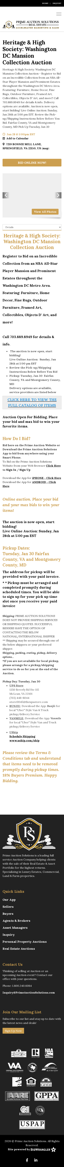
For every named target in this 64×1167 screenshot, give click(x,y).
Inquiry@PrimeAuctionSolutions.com (29, 992)
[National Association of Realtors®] (36, 1053)
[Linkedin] (35, 1160)
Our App (9, 900)
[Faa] (40, 1110)
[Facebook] (27, 1160)
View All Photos (45, 211)
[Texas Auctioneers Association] (32, 1067)
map (45, 148)
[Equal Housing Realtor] (31, 1081)
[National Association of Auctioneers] (48, 1053)
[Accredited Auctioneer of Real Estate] (17, 1096)
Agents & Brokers (16, 921)
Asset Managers (15, 928)
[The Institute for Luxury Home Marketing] (19, 1053)
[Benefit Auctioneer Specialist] (17, 1081)
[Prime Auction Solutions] (31, 24)
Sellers (8, 907)
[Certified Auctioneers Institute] (25, 1110)
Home (45, 3)
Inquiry (57, 3)
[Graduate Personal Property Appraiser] (46, 1096)
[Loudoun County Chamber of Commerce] (50, 1067)
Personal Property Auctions (25, 942)
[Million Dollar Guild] (46, 1081)
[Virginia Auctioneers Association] (14, 1067)
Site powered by (19, 1149)
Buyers (8, 914)
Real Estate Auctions (19, 949)
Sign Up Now (13, 1030)
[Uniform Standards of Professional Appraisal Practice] (32, 1124)
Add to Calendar (17, 138)
